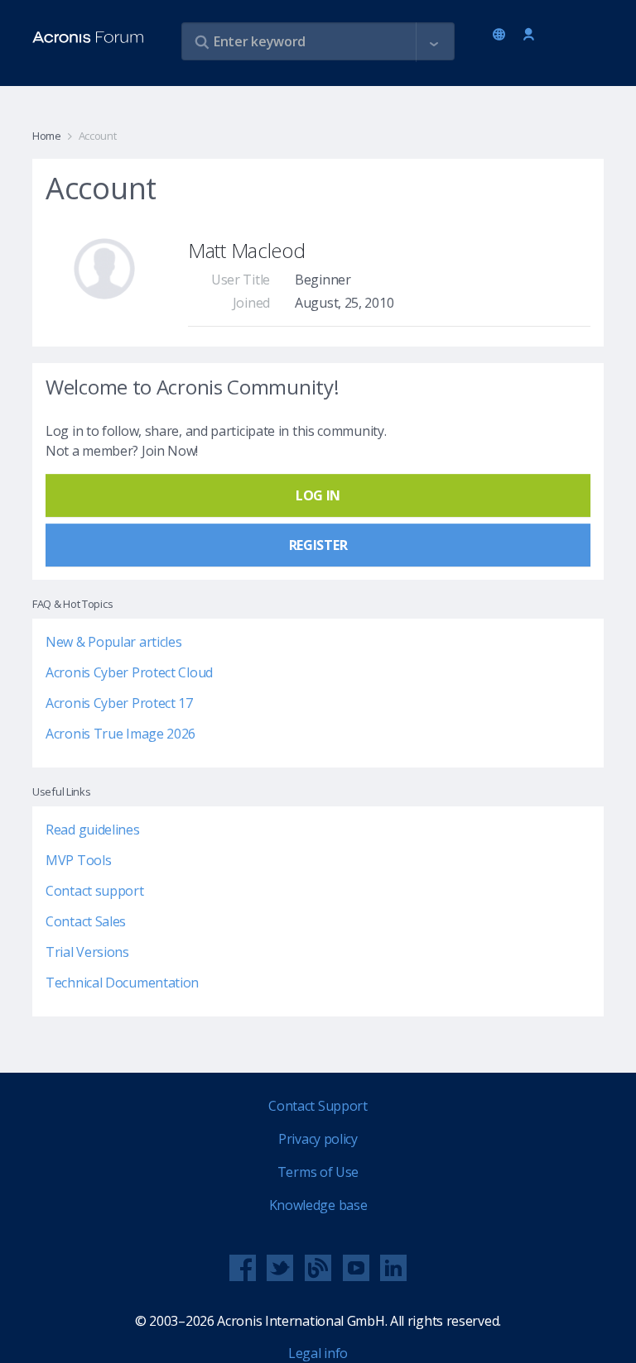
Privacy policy (318, 1139)
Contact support (95, 891)
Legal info (318, 1353)
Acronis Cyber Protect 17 (119, 703)
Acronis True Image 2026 (120, 734)
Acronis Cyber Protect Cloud (129, 672)
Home (46, 135)
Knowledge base (318, 1205)
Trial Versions (87, 952)
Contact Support (318, 1106)
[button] (434, 42)
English (502, 35)
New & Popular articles (113, 642)
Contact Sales (86, 921)
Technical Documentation (122, 982)
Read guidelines (93, 829)
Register (318, 545)
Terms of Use (318, 1172)
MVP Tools (78, 860)
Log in (528, 35)
